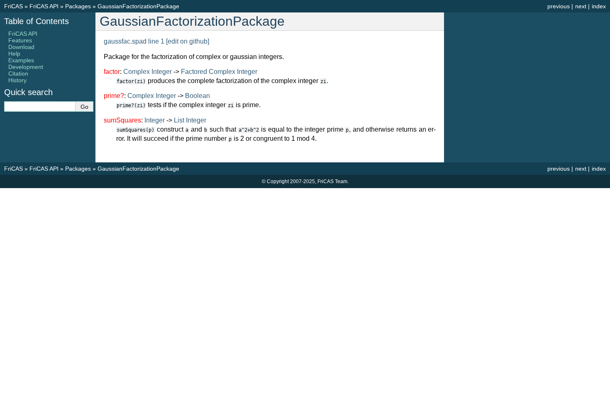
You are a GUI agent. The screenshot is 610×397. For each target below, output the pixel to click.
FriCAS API (44, 6)
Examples (21, 60)
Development (25, 67)
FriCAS (13, 6)
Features (20, 40)
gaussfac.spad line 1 (134, 41)
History (17, 80)
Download (21, 47)
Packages (78, 6)
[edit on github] (187, 41)
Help (14, 53)
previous (558, 6)
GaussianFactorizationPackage (138, 6)
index (599, 6)
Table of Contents (36, 21)
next (580, 6)
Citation (18, 73)
